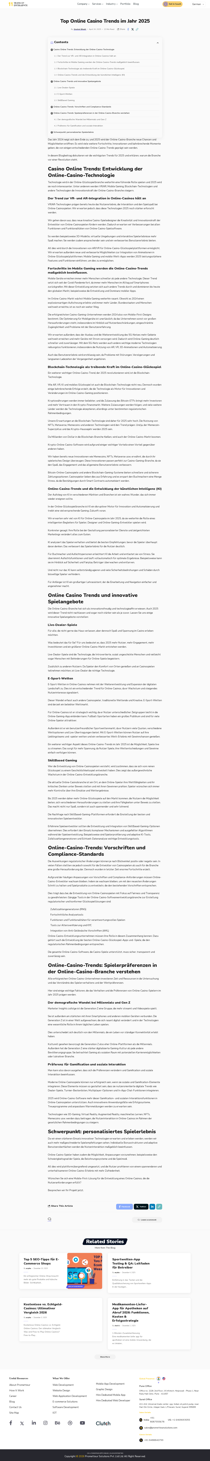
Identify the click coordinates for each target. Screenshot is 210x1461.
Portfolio (125, 4)
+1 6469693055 (181, 1419)
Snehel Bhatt (80, 29)
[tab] (158, 1378)
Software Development (66, 1407)
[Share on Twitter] (133, 29)
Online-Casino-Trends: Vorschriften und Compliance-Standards (82, 106)
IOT (55, 1412)
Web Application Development (70, 1396)
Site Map (14, 1412)
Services (97, 4)
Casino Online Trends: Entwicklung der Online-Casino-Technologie (84, 49)
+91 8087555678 (157, 1419)
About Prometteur (19, 1385)
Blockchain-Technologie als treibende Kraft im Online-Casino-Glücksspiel (91, 68)
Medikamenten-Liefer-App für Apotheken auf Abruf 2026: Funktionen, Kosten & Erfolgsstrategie (130, 1312)
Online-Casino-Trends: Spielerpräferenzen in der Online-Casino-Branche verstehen (92, 113)
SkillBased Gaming (66, 100)
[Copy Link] (137, 29)
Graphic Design (104, 1389)
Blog (136, 4)
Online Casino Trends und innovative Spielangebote (77, 81)
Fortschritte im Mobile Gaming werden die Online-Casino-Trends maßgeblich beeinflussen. (99, 62)
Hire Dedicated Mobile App (110, 1395)
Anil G (117, 1326)
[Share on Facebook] (128, 29)
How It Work (16, 1390)
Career (13, 1396)
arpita (28, 1268)
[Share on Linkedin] (152, 1207)
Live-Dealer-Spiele (66, 87)
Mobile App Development (110, 1383)
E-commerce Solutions (65, 1401)
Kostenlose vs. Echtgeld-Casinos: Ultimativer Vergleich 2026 (43, 1308)
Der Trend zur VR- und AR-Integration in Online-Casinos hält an (87, 56)
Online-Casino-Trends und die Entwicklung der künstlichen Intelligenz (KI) (91, 75)
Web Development (63, 1385)
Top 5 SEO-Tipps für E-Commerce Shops (41, 1261)
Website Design (61, 1390)
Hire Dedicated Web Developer (113, 1400)
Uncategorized (75, 1286)
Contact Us (15, 1407)
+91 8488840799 (153, 1440)
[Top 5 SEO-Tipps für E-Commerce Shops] (84, 1271)
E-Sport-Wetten (65, 94)
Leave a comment (148, 1220)
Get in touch (175, 4)
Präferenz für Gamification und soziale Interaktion (80, 125)
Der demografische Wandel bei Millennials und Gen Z (82, 119)
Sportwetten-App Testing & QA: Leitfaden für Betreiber (131, 1263)
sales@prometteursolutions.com (160, 1427)
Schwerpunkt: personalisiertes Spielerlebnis (74, 132)
